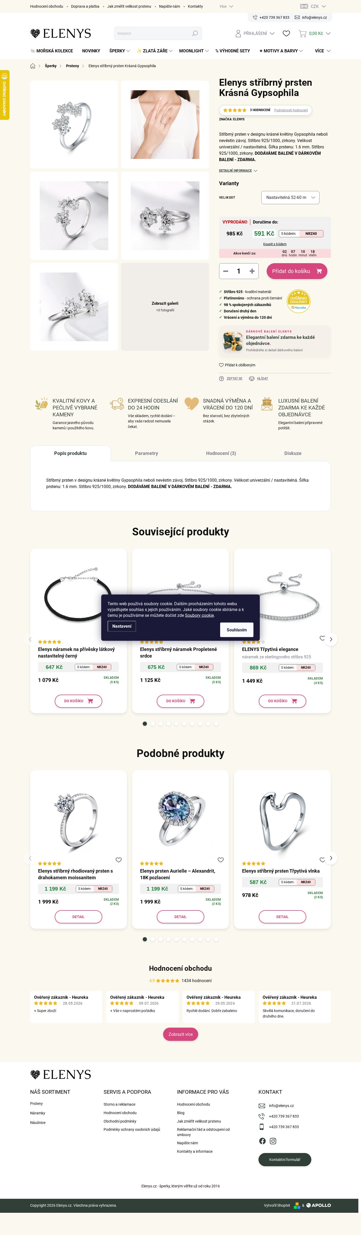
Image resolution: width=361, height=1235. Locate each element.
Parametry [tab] (146, 453)
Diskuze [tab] (293, 453)
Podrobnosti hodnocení (291, 110)
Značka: (231, 119)
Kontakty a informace (194, 1151)
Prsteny (36, 1103)
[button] (145, 723)
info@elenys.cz (281, 1106)
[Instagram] (273, 1140)
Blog (180, 1113)
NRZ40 (311, 233)
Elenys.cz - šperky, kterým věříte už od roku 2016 (180, 1186)
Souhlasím (237, 629)
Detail (78, 917)
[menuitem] (53, 51)
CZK (315, 6)
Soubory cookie (199, 615)
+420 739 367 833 (284, 1116)
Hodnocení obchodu (46, 6)
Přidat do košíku (291, 271)
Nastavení (121, 625)
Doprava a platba (85, 6)
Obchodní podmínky (120, 1121)
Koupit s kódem (274, 244)
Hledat (195, 33)
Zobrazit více (181, 1034)
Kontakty (195, 6)
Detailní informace (235, 170)
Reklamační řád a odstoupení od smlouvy (203, 1132)
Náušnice (37, 1122)
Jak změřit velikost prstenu (129, 6)
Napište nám (169, 6)
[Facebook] (262, 1140)
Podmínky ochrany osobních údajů (132, 1129)
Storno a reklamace (119, 1104)
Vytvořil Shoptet (277, 1205)
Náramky (37, 1113)
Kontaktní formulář (284, 1159)
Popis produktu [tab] (70, 453)
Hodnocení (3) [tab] (221, 453)
